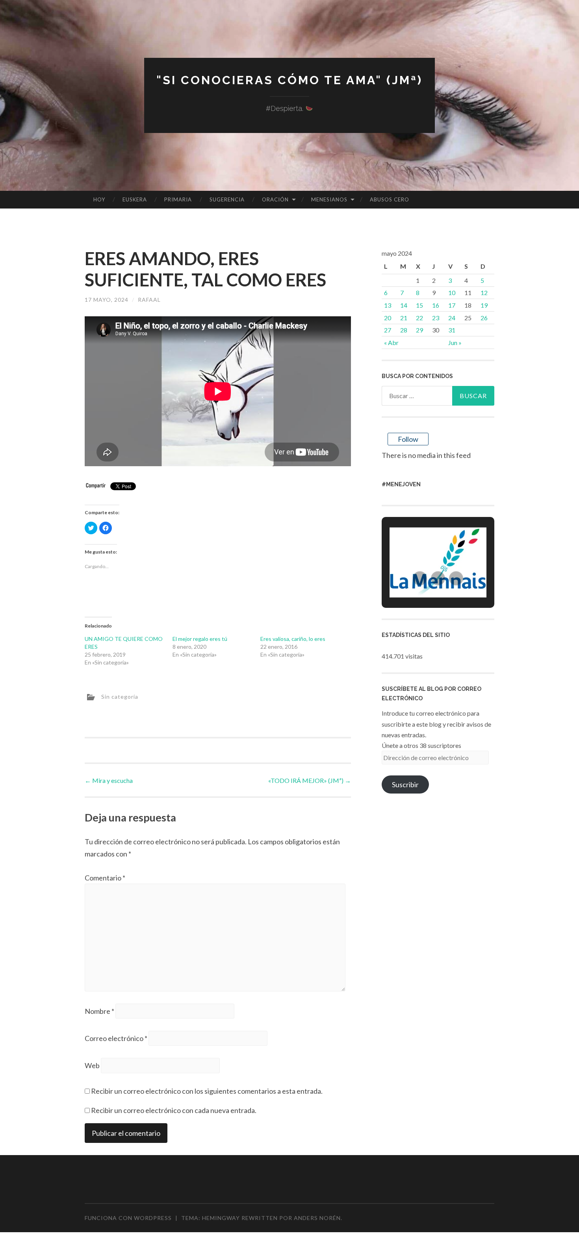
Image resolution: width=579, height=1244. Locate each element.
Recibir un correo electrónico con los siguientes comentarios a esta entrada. (207, 1091)
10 (451, 292)
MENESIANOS (329, 199)
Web (92, 1065)
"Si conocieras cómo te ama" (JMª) (289, 80)
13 (387, 305)
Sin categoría (119, 696)
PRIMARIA (178, 199)
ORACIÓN (275, 199)
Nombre (99, 1011)
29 (419, 330)
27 (387, 330)
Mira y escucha (109, 780)
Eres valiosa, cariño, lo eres (292, 638)
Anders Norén (317, 1217)
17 (451, 305)
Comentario (105, 877)
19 (484, 305)
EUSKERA (134, 199)
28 (403, 330)
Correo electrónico (116, 1038)
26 (484, 317)
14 (403, 305)
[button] (420, 578)
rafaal (149, 299)
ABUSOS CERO (389, 199)
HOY (99, 199)
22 (419, 317)
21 (403, 317)
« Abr (391, 342)
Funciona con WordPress (128, 1217)
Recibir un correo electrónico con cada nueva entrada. (173, 1110)
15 (419, 305)
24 (451, 317)
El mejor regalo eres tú (200, 638)
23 (435, 317)
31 (451, 330)
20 (387, 317)
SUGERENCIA (227, 199)
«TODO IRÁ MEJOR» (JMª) (309, 780)
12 (484, 292)
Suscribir (405, 784)
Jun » (455, 342)
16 (435, 305)
